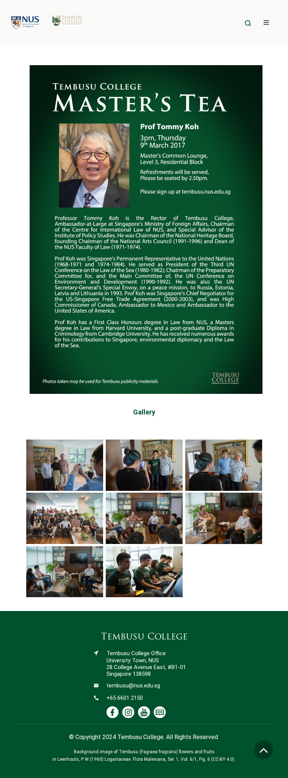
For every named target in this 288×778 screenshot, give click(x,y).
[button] (266, 22)
